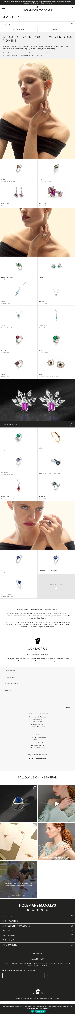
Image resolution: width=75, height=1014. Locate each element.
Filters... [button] (56, 29)
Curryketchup (55, 998)
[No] (73, 1009)
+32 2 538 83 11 (37, 743)
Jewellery (7, 916)
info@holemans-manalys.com (37, 755)
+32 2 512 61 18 (37, 722)
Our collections (18, 29)
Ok (32, 1011)
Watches (7, 930)
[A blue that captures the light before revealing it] (18, 803)
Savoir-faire (8, 935)
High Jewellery (10, 921)
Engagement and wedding (16, 926)
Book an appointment (37, 759)
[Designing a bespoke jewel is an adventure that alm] (18, 841)
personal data (31, 970)
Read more (48, 3)
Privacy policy (40, 1011)
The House (8, 940)
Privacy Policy (37, 953)
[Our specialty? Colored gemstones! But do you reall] (18, 879)
